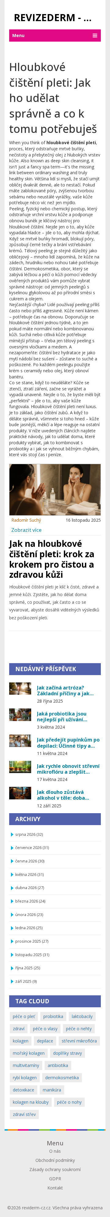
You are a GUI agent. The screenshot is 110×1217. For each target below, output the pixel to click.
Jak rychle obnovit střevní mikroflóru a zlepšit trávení (68, 769)
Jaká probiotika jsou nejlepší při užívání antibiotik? (61, 716)
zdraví (18, 1028)
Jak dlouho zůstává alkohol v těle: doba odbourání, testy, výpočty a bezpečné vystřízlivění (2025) (68, 795)
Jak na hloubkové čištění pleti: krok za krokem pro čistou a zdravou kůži (51, 559)
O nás (55, 1151)
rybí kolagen (25, 1077)
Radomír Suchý (26, 520)
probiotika (53, 1016)
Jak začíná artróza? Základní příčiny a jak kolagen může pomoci (64, 690)
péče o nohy (69, 1102)
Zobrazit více (26, 529)
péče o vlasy (45, 1028)
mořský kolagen (29, 1053)
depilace (45, 1041)
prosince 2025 (31, 941)
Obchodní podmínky (55, 1160)
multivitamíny (26, 1065)
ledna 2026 (28, 927)
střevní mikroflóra (79, 1041)
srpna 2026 (29, 834)
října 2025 (27, 968)
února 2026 (29, 914)
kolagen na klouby (31, 1102)
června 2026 (29, 861)
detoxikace (23, 1090)
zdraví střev (24, 1114)
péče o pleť (24, 1016)
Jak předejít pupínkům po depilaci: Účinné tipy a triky (68, 742)
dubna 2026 (29, 887)
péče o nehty (79, 1028)
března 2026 (30, 901)
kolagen (20, 1041)
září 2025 (26, 981)
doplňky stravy (67, 1053)
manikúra (52, 1090)
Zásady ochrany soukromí (55, 1169)
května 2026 (29, 874)
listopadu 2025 (32, 954)
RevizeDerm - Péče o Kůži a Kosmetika (57, 17)
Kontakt (55, 1188)
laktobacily (82, 1016)
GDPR (55, 1178)
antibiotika (58, 1065)
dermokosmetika (62, 1077)
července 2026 (32, 847)
